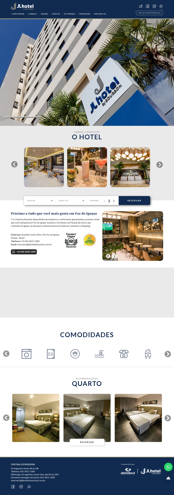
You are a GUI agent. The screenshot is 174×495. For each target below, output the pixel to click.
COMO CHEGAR (18, 14)
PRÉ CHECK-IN (100, 14)
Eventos (56, 14)
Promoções (84, 14)
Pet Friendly (69, 14)
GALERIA (44, 14)
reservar (134, 200)
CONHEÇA (32, 14)
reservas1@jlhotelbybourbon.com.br (28, 480)
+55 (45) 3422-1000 (25, 251)
